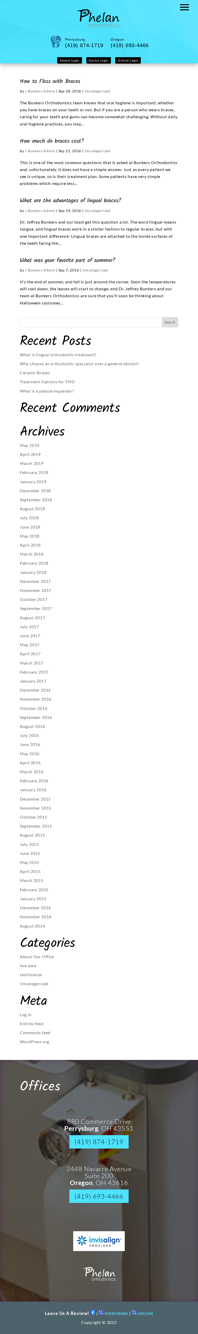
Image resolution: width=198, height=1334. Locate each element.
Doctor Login (98, 60)
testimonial (31, 974)
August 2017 (32, 617)
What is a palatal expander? (47, 390)
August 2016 (32, 726)
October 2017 (33, 599)
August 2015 (32, 834)
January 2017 (33, 680)
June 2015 (30, 853)
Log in (26, 1014)
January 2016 (33, 789)
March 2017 (32, 662)
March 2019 (32, 463)
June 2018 (30, 526)
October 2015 (33, 816)
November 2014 (35, 916)
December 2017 (35, 581)
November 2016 (35, 698)
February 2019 (34, 472)
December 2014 (35, 907)
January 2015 (33, 898)
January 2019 (33, 481)
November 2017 (35, 590)
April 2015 (30, 871)
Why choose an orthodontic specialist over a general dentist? (79, 363)
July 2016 (29, 735)
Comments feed (35, 1032)
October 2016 (33, 708)
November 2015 (35, 807)
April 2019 (30, 454)
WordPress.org (34, 1041)
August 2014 (32, 925)
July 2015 (29, 844)
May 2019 (29, 445)
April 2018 (30, 544)
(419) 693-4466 (99, 1196)
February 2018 (34, 562)
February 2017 (34, 671)
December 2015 (35, 798)
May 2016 (29, 753)
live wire (28, 965)
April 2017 (30, 653)
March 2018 (32, 553)
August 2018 (32, 508)
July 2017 (29, 626)
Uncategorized (97, 91)
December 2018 (35, 490)
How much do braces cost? (52, 141)
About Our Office (37, 956)
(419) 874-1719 (99, 1142)
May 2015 (29, 862)
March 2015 (32, 880)
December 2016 (35, 689)
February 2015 (34, 889)
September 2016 (36, 717)
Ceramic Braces (35, 372)
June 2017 (30, 635)
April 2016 (30, 762)
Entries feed (32, 1023)
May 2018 (29, 535)
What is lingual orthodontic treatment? (58, 354)
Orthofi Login (128, 60)
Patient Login (69, 60)
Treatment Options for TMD (47, 381)
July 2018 (29, 517)
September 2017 (36, 608)
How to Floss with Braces (50, 81)
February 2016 (34, 780)
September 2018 (36, 499)
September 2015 (36, 825)
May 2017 (29, 644)
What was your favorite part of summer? (67, 260)
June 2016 (30, 744)
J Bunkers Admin (40, 91)
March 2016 (32, 771)
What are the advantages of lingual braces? (70, 200)
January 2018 (33, 572)
